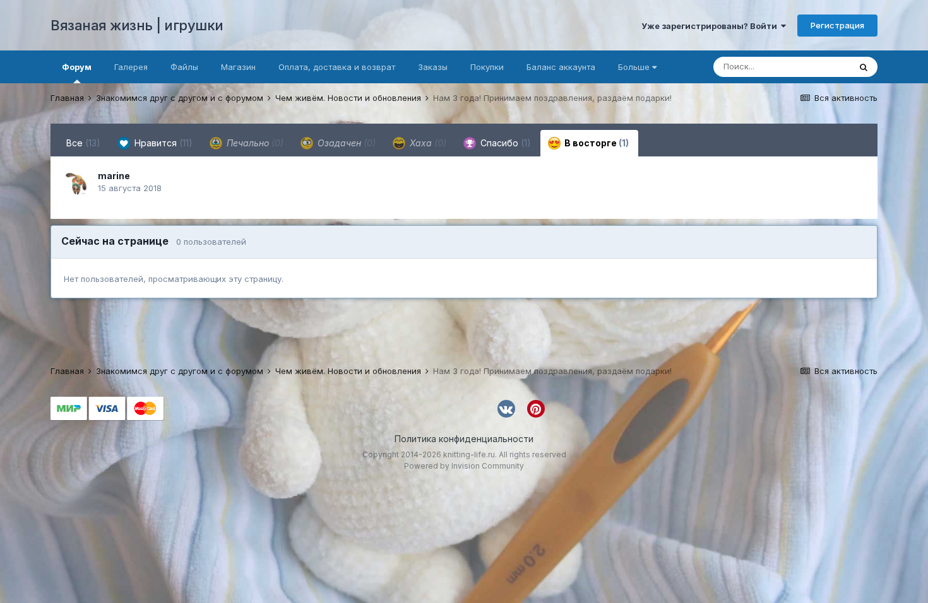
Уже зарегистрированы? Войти (711, 26)
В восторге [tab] (595, 143)
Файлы (184, 67)
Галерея (131, 67)
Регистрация (837, 25)
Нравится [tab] (162, 143)
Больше (634, 67)
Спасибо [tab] (504, 143)
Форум (77, 67)
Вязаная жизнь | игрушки (137, 25)
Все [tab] (83, 143)
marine (114, 175)
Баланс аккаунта (560, 67)
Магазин (238, 67)
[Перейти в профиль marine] (77, 183)
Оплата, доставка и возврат (336, 67)
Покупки (487, 67)
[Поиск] (863, 67)
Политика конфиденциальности (464, 438)
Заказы (433, 67)
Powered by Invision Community (464, 466)
